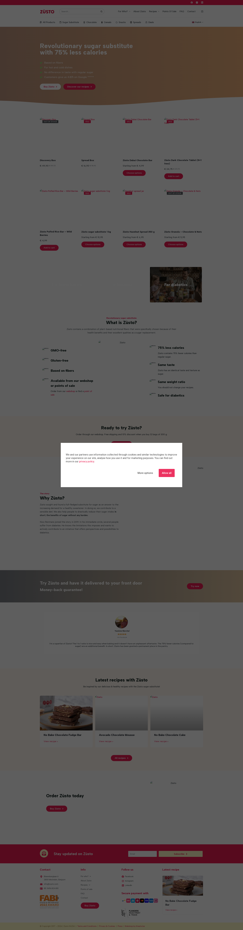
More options (145, 472)
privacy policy (86, 461)
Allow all (166, 472)
